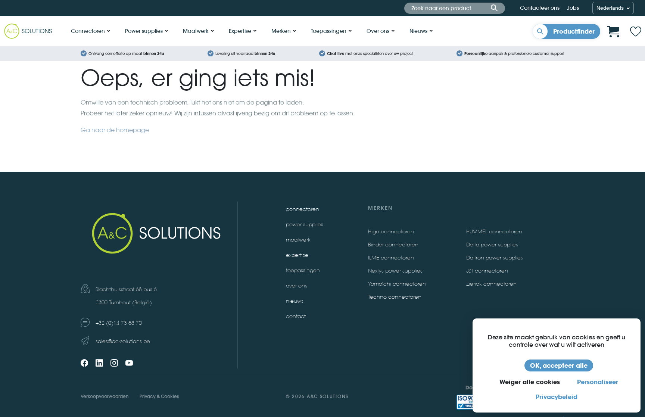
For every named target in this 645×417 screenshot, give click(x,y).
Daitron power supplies (494, 258)
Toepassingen (328, 31)
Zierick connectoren (491, 284)
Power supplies (144, 31)
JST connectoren (487, 271)
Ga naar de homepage (115, 130)
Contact (296, 316)
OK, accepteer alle (559, 365)
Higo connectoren (391, 231)
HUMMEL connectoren (494, 231)
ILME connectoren (391, 258)
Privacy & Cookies (159, 396)
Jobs (573, 7)
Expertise (240, 31)
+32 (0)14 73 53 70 (119, 323)
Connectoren (88, 31)
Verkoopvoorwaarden (104, 396)
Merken (281, 31)
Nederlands (610, 8)
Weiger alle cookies (529, 382)
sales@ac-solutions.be (123, 341)
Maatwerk (196, 31)
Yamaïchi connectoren (397, 284)
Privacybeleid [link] (556, 397)
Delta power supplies (492, 245)
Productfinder (574, 31)
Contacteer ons (540, 7)
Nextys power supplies (395, 271)
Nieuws (418, 31)
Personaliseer (597, 382)
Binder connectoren (393, 245)
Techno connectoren (394, 297)
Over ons (378, 31)
